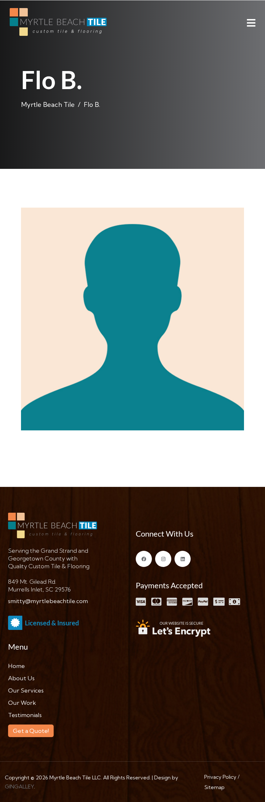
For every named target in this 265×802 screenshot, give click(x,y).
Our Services (26, 690)
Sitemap (214, 787)
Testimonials (25, 715)
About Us (21, 678)
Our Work (22, 702)
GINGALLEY (19, 786)
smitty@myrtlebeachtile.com (48, 601)
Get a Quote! (31, 731)
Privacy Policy (220, 777)
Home (16, 666)
